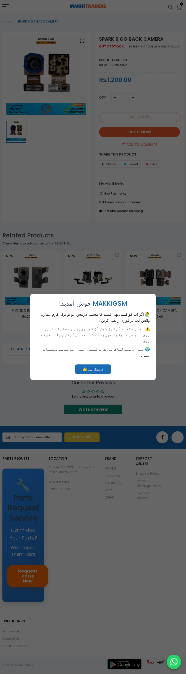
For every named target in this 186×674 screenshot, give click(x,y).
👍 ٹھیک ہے (93, 369)
